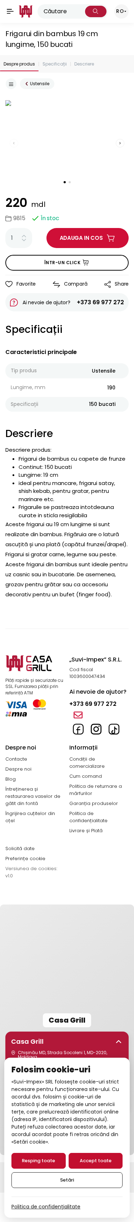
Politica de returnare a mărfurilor (95, 790)
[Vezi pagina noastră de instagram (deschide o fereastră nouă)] (96, 729)
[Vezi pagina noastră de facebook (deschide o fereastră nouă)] (78, 729)
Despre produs (19, 64)
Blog (10, 779)
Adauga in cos (81, 238)
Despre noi (18, 769)
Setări (67, 1180)
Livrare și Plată (86, 830)
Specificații (55, 64)
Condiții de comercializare (87, 763)
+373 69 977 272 (100, 302)
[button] (67, 1041)
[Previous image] (14, 143)
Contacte (16, 759)
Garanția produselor (93, 803)
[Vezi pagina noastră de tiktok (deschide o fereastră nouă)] (114, 729)
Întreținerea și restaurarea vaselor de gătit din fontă (32, 796)
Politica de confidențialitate (88, 817)
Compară (76, 283)
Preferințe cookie (25, 858)
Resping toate (38, 1160)
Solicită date (20, 848)
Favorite (26, 283)
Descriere (84, 64)
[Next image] (120, 143)
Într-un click (62, 263)
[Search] (95, 11)
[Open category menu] (11, 83)
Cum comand (85, 776)
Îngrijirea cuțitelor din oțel (30, 817)
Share (122, 283)
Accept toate (95, 1160)
